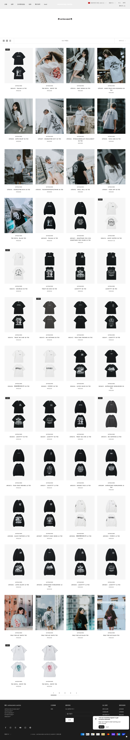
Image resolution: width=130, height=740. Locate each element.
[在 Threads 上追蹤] (15, 728)
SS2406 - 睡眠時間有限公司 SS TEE (19, 386)
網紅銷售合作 (105, 714)
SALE (45, 4)
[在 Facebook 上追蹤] (5, 728)
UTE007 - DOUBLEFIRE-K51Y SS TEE (49, 139)
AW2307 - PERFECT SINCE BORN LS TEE (50, 536)
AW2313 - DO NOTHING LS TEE (111, 437)
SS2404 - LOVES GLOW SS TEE (80, 386)
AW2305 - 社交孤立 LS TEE (111, 536)
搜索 (52, 709)
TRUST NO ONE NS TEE (49, 289)
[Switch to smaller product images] (7, 40)
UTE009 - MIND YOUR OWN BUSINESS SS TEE (111, 89)
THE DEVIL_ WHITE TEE (49, 88)
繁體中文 (111, 3)
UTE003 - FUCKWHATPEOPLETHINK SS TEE (49, 189)
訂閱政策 (121, 712)
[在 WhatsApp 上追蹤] (25, 728)
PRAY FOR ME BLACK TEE (80, 635)
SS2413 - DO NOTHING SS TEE (49, 337)
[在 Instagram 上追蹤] (10, 728)
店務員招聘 (105, 712)
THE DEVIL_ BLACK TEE (18, 238)
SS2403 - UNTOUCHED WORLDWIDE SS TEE (111, 387)
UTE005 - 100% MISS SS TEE (111, 139)
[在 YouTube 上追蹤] (20, 728)
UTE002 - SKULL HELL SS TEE (80, 189)
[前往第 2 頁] (76, 693)
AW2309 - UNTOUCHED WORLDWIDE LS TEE (111, 486)
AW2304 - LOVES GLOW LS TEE (18, 585)
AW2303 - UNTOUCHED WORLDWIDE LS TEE (49, 586)
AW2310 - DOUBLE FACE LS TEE (80, 485)
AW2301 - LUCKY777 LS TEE (111, 585)
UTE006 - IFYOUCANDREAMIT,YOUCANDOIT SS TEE (80, 140)
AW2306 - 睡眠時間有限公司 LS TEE (80, 536)
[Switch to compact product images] (10, 40)
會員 (30, 4)
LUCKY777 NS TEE (80, 289)
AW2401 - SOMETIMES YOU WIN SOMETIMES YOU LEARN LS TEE (80, 239)
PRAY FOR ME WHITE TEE (18, 635)
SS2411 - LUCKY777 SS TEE (111, 337)
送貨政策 (121, 709)
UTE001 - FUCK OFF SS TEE (111, 189)
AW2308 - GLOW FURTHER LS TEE (19, 536)
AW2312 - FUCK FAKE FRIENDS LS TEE (18, 485)
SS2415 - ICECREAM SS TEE (19, 289)
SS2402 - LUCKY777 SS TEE (19, 437)
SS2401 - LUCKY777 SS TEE (50, 437)
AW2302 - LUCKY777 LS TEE (80, 585)
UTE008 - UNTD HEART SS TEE (18, 139)
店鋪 (6, 4)
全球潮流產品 (21, 4)
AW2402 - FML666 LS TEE (49, 238)
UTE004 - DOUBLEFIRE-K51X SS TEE (18, 189)
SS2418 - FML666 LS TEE (19, 88)
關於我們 (37, 4)
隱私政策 (121, 714)
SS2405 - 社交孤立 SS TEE (49, 386)
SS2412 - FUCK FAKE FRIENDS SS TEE (80, 337)
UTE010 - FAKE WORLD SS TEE (80, 88)
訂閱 (69, 720)
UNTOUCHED (18, 86)
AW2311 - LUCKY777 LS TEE (50, 485)
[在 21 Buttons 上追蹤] (30, 728)
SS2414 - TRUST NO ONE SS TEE (18, 337)
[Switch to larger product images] (4, 40)
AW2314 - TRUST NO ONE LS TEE (80, 437)
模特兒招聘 (105, 709)
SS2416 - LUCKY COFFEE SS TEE (111, 238)
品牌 (12, 4)
